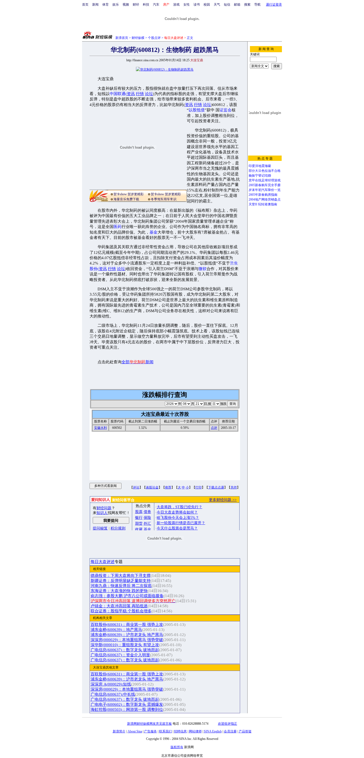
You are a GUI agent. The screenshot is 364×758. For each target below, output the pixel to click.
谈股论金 (152, 487)
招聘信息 (180, 731)
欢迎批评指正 (227, 724)
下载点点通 (216, 487)
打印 (198, 487)
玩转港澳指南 (267, 204)
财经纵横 (138, 38)
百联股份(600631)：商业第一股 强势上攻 (127, 624)
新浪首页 (121, 38)
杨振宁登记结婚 (260, 175)
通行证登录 (274, 4)
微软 (203, 269)
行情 (140, 94)
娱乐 (115, 4)
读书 (196, 4)
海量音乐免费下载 (126, 199)
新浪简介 (119, 731)
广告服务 (150, 731)
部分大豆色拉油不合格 (265, 171)
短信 (227, 4)
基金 (153, 232)
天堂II (253, 204)
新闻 (95, 4)
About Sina (135, 731)
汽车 (156, 4)
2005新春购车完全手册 (265, 185)
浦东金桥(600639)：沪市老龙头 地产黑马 (127, 635)
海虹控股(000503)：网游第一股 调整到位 (127, 709)
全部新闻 (137, 362)
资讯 (131, 94)
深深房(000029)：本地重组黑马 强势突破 (127, 640)
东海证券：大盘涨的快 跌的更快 (119, 591)
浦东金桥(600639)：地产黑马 (116, 629)
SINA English (213, 731)
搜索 (247, 4)
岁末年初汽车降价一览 (265, 190)
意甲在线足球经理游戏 (265, 180)
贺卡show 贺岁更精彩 (129, 194)
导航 (257, 4)
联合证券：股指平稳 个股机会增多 (121, 611)
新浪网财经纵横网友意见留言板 (149, 724)
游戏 (176, 4)
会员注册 (230, 731)
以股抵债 (197, 110)
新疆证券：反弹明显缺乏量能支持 (121, 580)
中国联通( (118, 94)
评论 (136, 487)
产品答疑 (245, 731)
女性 (186, 4)
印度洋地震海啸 (260, 166)
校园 (207, 4)
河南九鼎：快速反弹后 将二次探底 (121, 586)
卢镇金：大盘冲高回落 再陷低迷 (119, 606)
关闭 (233, 487)
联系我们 (165, 731)
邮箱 (237, 4)
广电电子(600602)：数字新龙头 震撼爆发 (127, 704)
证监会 (226, 110)
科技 (146, 4)
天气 (217, 4)
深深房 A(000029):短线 (111, 684)
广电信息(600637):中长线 (113, 694)
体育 (105, 4)
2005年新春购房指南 (263, 195)
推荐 (168, 487)
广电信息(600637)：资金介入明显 (120, 655)
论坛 (149, 94)
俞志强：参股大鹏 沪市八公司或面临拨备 (127, 596)
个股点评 (154, 38)
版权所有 (177, 747)
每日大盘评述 (103, 562)
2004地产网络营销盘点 (265, 199)
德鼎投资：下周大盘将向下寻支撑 (121, 575)
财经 (136, 4)
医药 (118, 227)
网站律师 (195, 731)
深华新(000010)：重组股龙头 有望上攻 (125, 645)
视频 (126, 4)
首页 (85, 4)
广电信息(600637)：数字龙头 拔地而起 (125, 650)
